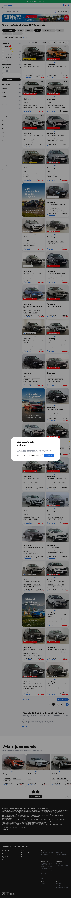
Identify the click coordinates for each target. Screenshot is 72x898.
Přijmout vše (49, 455)
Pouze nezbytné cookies (35, 455)
